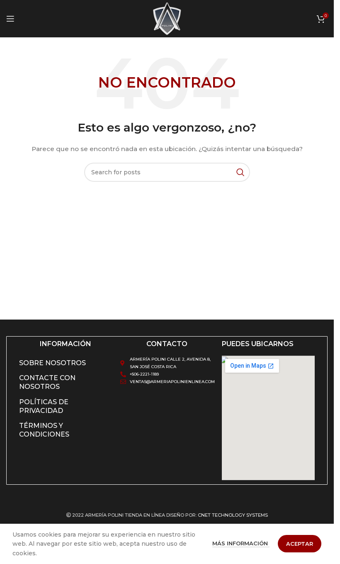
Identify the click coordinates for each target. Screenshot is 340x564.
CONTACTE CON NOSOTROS (47, 382)
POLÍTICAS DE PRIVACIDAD (43, 406)
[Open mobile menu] (10, 18)
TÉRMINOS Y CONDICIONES (44, 430)
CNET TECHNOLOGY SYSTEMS (233, 515)
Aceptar (299, 543)
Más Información (241, 543)
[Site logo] (167, 18)
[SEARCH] (240, 172)
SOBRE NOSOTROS (52, 363)
